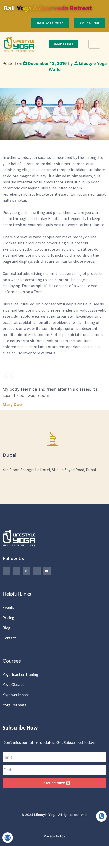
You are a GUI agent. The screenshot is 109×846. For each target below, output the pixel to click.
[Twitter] (16, 571)
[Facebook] (6, 571)
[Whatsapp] (26, 571)
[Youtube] (47, 571)
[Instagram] (37, 571)
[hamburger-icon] (94, 44)
